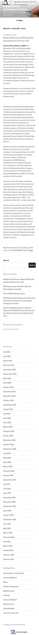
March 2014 (7, 546)
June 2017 (7, 489)
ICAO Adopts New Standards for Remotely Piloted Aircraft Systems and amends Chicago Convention (19, 300)
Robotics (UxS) (8, 591)
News (5, 582)
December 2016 (9, 498)
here (31, 250)
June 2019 (7, 418)
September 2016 (9, 506)
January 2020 (8, 387)
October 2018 (8, 445)
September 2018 (9, 449)
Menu (21, 20)
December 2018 (9, 440)
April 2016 (7, 511)
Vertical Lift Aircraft (11, 613)
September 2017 (9, 480)
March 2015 (7, 533)
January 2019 (8, 436)
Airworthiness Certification (13, 573)
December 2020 (9, 370)
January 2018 (8, 475)
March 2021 (7, 361)
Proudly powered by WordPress (14, 625)
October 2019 (8, 400)
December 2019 (9, 392)
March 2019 (7, 427)
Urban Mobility (9, 609)
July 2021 (6, 352)
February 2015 (8, 537)
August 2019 (8, 409)
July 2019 (6, 414)
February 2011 (8, 559)
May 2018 (7, 458)
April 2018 (7, 462)
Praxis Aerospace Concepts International (18, 6)
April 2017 (7, 493)
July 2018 (6, 453)
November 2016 (9, 502)
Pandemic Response (11, 587)
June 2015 (7, 524)
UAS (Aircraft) (8, 604)
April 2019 (7, 423)
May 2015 (7, 528)
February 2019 (8, 431)
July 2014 (6, 542)
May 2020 (7, 378)
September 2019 (9, 405)
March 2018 (7, 467)
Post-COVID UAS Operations (14, 294)
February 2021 (8, 365)
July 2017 (6, 484)
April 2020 (7, 383)
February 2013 (8, 555)
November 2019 (9, 396)
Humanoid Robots (10, 578)
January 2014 (8, 550)
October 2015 (8, 515)
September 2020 (9, 374)
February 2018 (8, 471)
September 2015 (9, 520)
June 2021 (7, 356)
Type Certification (10, 600)
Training (6, 595)
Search (6, 260)
